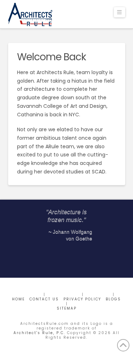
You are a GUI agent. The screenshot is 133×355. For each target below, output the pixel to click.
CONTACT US (44, 299)
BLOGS (113, 299)
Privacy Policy (82, 299)
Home (18, 299)
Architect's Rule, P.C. (39, 332)
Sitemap (67, 308)
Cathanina (30, 114)
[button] (119, 12)
